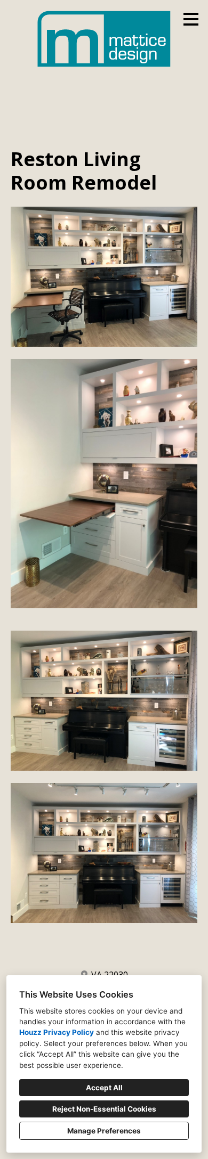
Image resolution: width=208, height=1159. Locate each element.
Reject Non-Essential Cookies (104, 1109)
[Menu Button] (191, 19)
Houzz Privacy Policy (56, 1032)
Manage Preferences (104, 1131)
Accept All (104, 1087)
